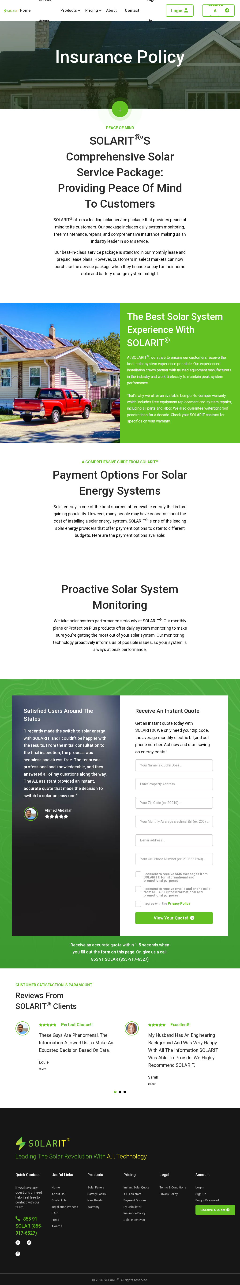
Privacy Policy (179, 903)
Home (25, 10)
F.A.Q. (55, 1213)
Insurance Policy (134, 1213)
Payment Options (135, 1200)
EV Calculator (132, 1207)
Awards (57, 1226)
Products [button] (68, 10)
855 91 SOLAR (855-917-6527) (28, 1226)
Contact (132, 10)
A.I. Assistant (132, 1194)
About (111, 10)
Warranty (93, 1207)
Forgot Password (207, 1200)
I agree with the (167, 903)
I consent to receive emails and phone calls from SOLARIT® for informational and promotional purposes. (177, 892)
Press (55, 1219)
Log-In (199, 1187)
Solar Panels (95, 1187)
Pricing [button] (91, 10)
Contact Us (59, 1200)
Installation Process (65, 1207)
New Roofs (95, 1200)
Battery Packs (96, 1194)
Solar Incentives (134, 1219)
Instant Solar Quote (136, 1187)
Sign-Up (200, 1194)
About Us (58, 1194)
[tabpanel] (65, 1046)
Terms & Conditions (173, 1187)
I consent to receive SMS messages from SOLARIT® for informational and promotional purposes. (176, 877)
